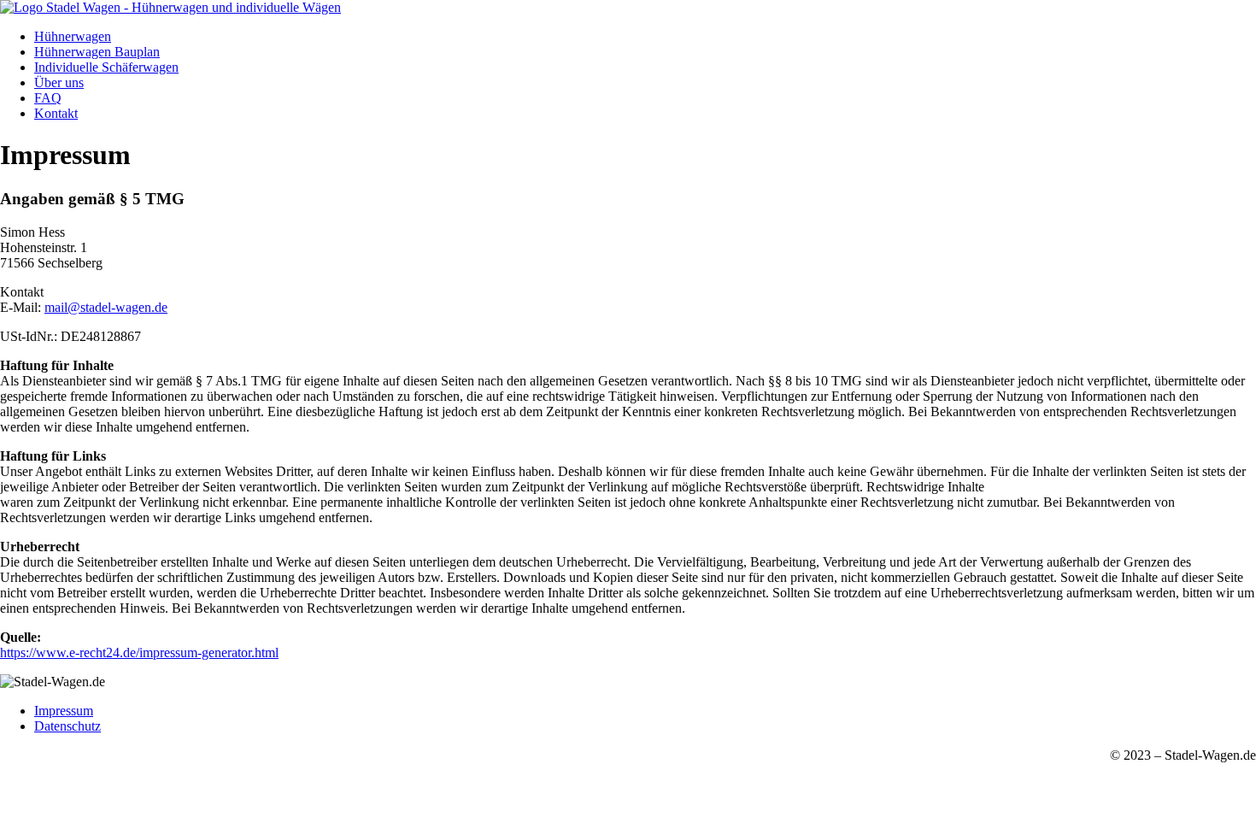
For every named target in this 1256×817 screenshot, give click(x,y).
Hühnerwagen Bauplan (97, 51)
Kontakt (56, 113)
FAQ (48, 98)
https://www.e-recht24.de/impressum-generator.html (139, 652)
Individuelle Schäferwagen (106, 67)
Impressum (63, 710)
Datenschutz (67, 726)
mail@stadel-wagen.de (105, 307)
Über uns (59, 82)
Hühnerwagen (72, 36)
